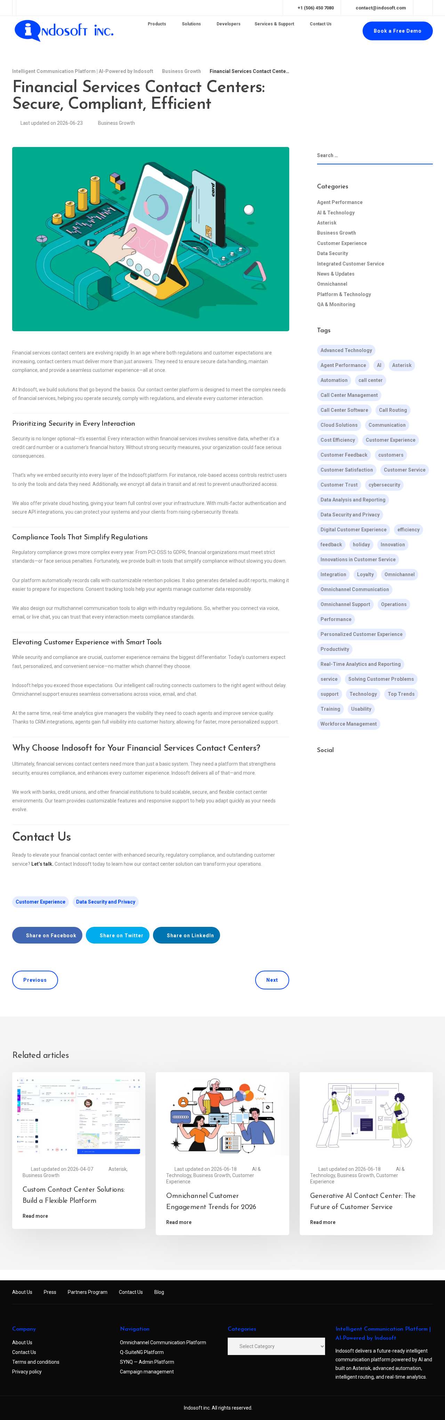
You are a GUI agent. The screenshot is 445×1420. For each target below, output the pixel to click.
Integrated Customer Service (350, 264)
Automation (334, 380)
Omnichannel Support (345, 604)
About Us (22, 1292)
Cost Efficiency (338, 440)
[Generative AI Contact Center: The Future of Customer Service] (366, 1115)
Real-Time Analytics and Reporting (361, 664)
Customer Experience (40, 902)
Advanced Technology (346, 350)
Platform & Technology (344, 294)
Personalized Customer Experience (362, 634)
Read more (35, 1216)
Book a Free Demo (398, 31)
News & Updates (336, 274)
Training (330, 709)
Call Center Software (344, 410)
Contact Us (131, 1292)
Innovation (393, 544)
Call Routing (393, 410)
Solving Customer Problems (381, 679)
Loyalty (365, 574)
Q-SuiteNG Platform (142, 1352)
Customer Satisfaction (347, 470)
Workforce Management (349, 724)
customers (391, 455)
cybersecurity (384, 485)
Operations (394, 604)
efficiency (408, 529)
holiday (361, 544)
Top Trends (401, 694)
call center (370, 380)
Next (272, 980)
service (329, 679)
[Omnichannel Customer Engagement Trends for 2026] (222, 1115)
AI (379, 365)
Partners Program (87, 1292)
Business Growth (116, 123)
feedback (331, 544)
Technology (363, 694)
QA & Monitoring (336, 304)
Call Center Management (349, 395)
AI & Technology (336, 212)
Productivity (335, 649)
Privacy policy (27, 1371)
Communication (387, 425)
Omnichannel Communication (355, 589)
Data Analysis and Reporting (353, 500)
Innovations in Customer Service (358, 559)
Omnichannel (332, 284)
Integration (333, 574)
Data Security (332, 253)
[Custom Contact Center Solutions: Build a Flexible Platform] (78, 1115)
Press (50, 1292)
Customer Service (405, 470)
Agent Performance (340, 202)
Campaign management (147, 1371)
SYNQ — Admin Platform (147, 1362)
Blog (159, 1292)
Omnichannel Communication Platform (163, 1342)
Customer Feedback (344, 455)
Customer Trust (339, 485)
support (330, 694)
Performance (336, 619)
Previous (35, 980)
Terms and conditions (35, 1362)
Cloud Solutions (339, 425)
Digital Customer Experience (354, 529)
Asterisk (327, 223)
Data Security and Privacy (105, 902)
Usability (361, 709)
